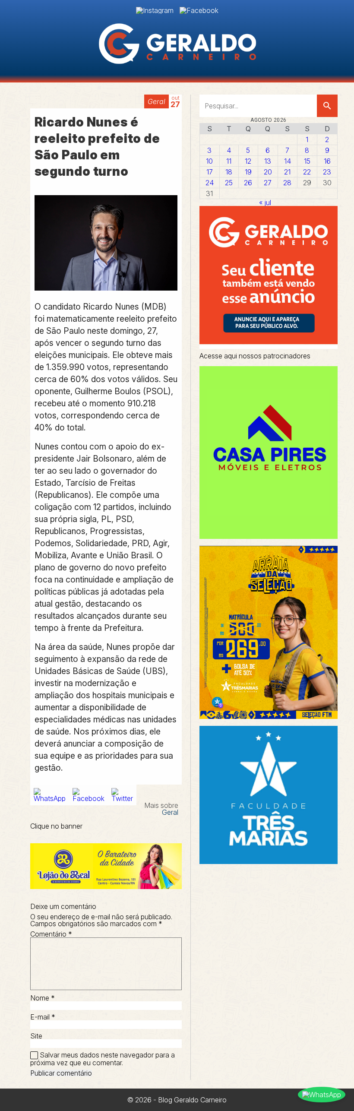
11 (228, 161)
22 (307, 172)
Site (36, 1036)
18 (228, 172)
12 (248, 161)
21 (287, 172)
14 (287, 161)
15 (307, 161)
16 (327, 161)
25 (229, 182)
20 (268, 172)
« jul (265, 202)
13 (267, 161)
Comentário (51, 934)
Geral (156, 101)
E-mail (42, 1017)
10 (209, 161)
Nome (42, 998)
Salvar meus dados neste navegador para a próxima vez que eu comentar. (102, 1059)
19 (248, 172)
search (327, 106)
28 (287, 182)
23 (327, 172)
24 (209, 182)
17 (209, 172)
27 (268, 182)
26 (248, 182)
